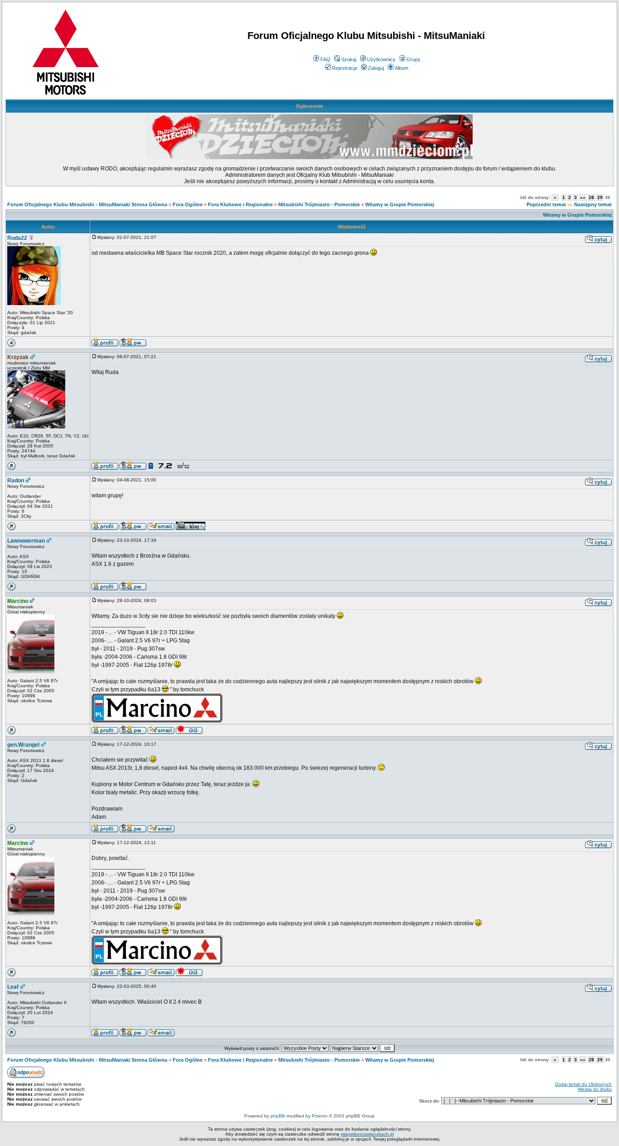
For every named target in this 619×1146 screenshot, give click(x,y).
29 (600, 197)
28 (591, 197)
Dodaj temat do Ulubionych (583, 1084)
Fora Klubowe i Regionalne (240, 204)
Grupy (413, 59)
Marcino (17, 601)
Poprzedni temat (546, 204)
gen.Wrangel (23, 745)
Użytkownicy (381, 59)
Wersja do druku (595, 1089)
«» (582, 197)
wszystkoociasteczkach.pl (367, 1133)
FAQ (325, 59)
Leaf (13, 987)
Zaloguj (376, 68)
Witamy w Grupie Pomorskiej (399, 204)
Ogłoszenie (309, 106)
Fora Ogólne (188, 204)
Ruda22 (17, 238)
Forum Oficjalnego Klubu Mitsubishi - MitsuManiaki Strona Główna (87, 204)
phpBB (278, 1115)
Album (401, 68)
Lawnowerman (26, 541)
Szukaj (348, 59)
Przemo (320, 1115)
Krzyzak (18, 357)
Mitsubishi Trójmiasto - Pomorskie (319, 204)
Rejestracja (344, 68)
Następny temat (593, 204)
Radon (15, 480)
